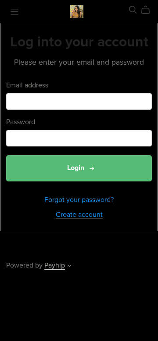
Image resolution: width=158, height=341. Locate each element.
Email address (27, 85)
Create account (79, 214)
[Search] (133, 10)
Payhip (54, 265)
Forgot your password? (79, 199)
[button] (69, 267)
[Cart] (149, 10)
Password (20, 122)
